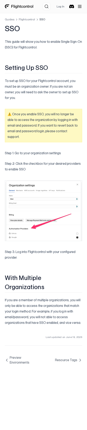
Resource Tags (66, 360)
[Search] (46, 6)
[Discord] (71, 6)
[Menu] (79, 6)
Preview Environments (19, 360)
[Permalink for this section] (51, 67)
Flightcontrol (27, 19)
